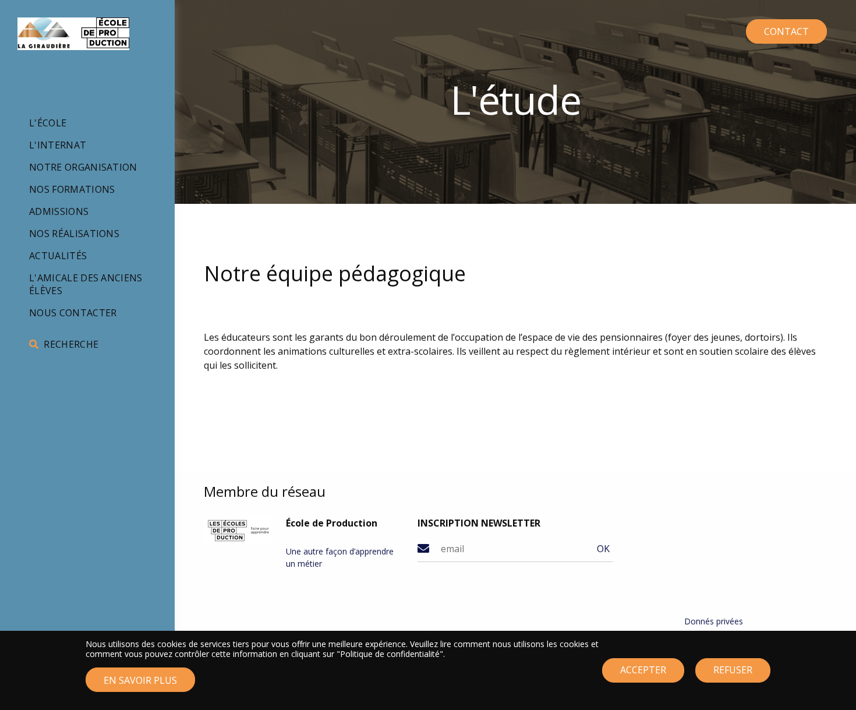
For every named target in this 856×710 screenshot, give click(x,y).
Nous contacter (72, 312)
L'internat (57, 145)
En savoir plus (140, 680)
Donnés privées (713, 621)
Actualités (58, 255)
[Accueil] (73, 33)
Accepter (643, 670)
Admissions (59, 211)
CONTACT (786, 31)
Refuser (732, 670)
